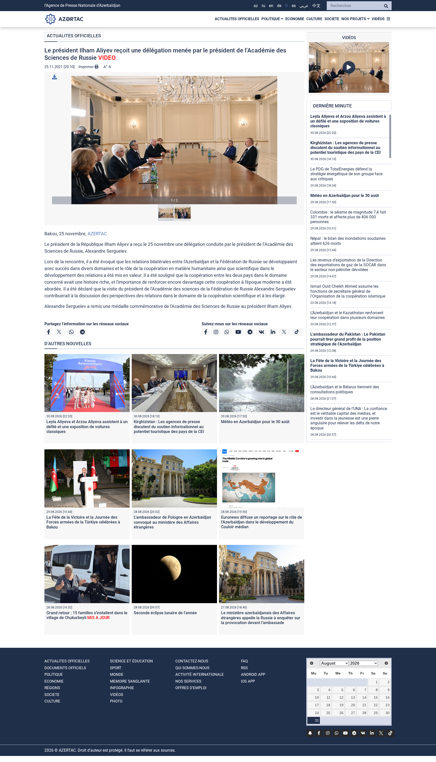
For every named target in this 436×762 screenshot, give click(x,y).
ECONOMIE (294, 19)
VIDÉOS (378, 19)
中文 (316, 5)
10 (317, 697)
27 (353, 713)
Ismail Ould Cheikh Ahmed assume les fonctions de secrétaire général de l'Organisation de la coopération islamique (347, 291)
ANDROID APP (253, 674)
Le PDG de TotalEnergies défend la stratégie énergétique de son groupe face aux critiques (346, 174)
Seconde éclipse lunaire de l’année (165, 612)
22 (376, 705)
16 (388, 697)
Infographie (122, 688)
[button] (174, 140)
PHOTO (116, 701)
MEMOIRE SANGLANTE (130, 681)
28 (364, 713)
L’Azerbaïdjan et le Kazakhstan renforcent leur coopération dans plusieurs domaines (347, 315)
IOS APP (248, 681)
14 (364, 697)
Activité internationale (199, 674)
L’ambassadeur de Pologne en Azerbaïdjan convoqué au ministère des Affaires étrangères (172, 522)
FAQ (244, 661)
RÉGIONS (52, 688)
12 (341, 697)
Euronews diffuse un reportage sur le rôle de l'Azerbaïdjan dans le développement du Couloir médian (261, 522)
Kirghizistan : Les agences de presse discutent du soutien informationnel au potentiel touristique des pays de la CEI (169, 426)
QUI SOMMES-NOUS (192, 668)
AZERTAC (97, 233)
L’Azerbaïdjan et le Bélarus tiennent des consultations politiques (344, 389)
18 (328, 705)
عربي (304, 5)
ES (294, 5)
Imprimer (86, 67)
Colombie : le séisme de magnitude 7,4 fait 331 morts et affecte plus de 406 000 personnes (348, 217)
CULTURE (314, 19)
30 (388, 713)
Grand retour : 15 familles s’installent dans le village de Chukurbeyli (86, 615)
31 (317, 720)
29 (376, 713)
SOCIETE (331, 19)
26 (341, 713)
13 (353, 697)
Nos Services (188, 681)
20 (353, 705)
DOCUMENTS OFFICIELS (65, 668)
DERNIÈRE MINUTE (332, 105)
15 (376, 697)
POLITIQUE (271, 19)
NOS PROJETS (354, 19)
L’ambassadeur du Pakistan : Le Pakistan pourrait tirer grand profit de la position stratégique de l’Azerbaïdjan (347, 339)
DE (279, 5)
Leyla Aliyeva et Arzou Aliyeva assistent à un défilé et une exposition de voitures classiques (87, 426)
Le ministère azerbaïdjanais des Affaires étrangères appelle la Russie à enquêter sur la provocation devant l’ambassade (260, 617)
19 (341, 705)
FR (286, 5)
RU (263, 5)
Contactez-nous (191, 661)
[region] (351, 278)
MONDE (116, 674)
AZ (256, 5)
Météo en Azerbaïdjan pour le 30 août (255, 421)
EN (271, 5)
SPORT (115, 668)
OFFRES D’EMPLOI (190, 688)
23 (388, 705)
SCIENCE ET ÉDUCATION (131, 661)
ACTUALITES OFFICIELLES (237, 19)
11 (328, 697)
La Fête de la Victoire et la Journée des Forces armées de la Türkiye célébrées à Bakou (83, 522)
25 (328, 713)
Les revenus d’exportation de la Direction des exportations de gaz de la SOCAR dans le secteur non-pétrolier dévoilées (348, 265)
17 (317, 705)
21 (364, 705)
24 (317, 713)
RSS (244, 668)
